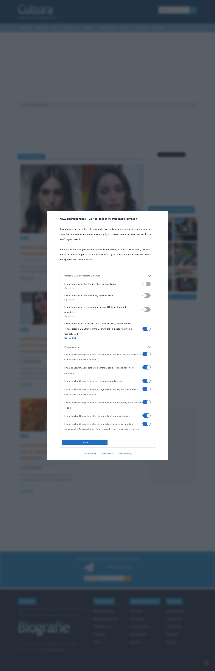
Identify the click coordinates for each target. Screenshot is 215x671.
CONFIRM (85, 442)
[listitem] (107, 275)
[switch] (146, 284)
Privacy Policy (125, 453)
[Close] (162, 218)
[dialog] (107, 335)
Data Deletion (89, 453)
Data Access (107, 453)
